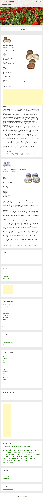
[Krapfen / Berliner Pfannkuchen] (7, 167)
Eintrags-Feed (6, 474)
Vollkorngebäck (6, 324)
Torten (23, 460)
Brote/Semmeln (18, 448)
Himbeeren (5, 369)
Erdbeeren (5, 367)
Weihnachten (5, 344)
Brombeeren (5, 366)
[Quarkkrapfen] (7, 43)
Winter (18, 154)
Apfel (4, 356)
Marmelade (12, 245)
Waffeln (4, 326)
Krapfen (35, 153)
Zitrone (4, 384)
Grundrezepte (6, 313)
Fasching (21, 153)
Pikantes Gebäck (6, 319)
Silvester (22, 245)
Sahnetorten (5, 276)
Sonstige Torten (6, 278)
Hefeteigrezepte (7, 244)
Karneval (32, 153)
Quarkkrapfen (8, 45)
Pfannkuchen (5, 154)
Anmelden (5, 473)
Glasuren (4, 311)
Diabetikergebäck (6, 306)
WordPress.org (6, 478)
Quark (9, 154)
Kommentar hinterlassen (27, 154)
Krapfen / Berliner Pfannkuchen (14, 170)
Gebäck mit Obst (9, 450)
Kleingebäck (5, 317)
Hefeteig (35, 244)
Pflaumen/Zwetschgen (7, 382)
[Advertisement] (23, 97)
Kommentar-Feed (6, 476)
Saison (12, 244)
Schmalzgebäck (14, 154)
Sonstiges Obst (6, 460)
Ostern (4, 340)
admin (13, 47)
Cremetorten (5, 271)
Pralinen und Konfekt (7, 321)
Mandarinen (5, 377)
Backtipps (5, 395)
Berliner (18, 153)
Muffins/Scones (6, 257)
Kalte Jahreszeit (27, 153)
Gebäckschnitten (6, 309)
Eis (3, 337)
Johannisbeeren (6, 371)
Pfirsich (4, 381)
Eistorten (5, 272)
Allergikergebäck (6, 304)
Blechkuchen (5, 255)
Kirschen (4, 373)
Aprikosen (5, 358)
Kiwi (3, 375)
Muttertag (5, 338)
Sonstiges (5, 323)
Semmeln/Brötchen (21, 458)
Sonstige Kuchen (6, 260)
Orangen (4, 379)
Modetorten (5, 274)
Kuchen (26, 452)
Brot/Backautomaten (7, 448)
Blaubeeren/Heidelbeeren (8, 364)
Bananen (4, 360)
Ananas (4, 354)
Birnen (4, 362)
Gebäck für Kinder (6, 308)
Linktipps (5, 396)
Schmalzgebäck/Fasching (9, 153)
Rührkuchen (5, 258)
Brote (12, 448)
